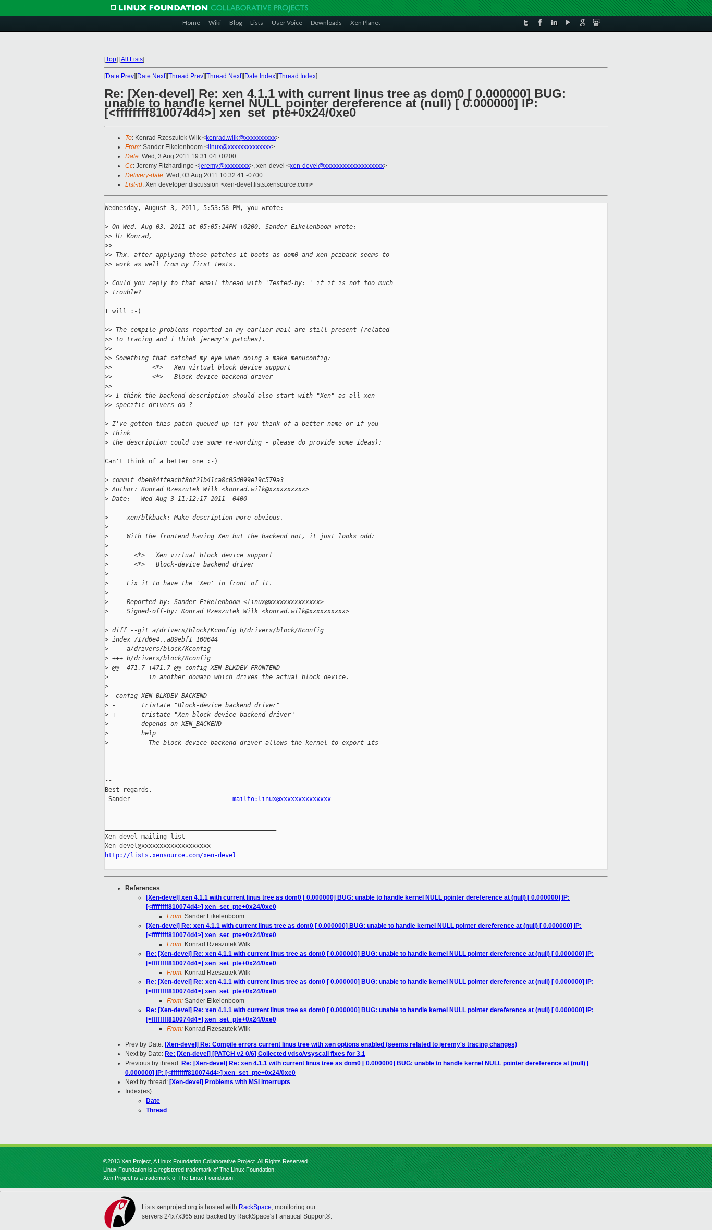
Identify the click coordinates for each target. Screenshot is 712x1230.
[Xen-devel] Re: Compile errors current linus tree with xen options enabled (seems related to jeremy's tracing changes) (341, 1044)
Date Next (151, 76)
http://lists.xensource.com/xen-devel (170, 855)
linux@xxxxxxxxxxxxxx (240, 147)
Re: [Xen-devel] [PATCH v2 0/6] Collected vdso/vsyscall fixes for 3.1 (265, 1053)
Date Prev (120, 76)
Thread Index (297, 76)
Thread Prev (185, 76)
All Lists (132, 59)
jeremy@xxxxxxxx (224, 165)
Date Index (259, 76)
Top (111, 59)
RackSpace (255, 1207)
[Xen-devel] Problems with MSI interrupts (229, 1082)
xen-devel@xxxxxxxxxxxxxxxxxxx (337, 165)
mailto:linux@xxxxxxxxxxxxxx (281, 799)
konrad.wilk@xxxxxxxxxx (241, 137)
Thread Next (223, 76)
